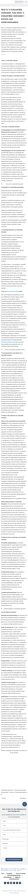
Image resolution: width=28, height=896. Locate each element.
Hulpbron (17, 877)
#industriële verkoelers (20, 790)
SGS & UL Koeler (21, 873)
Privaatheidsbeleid (14, 893)
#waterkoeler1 (5, 792)
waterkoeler (19, 151)
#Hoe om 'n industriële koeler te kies (14, 793)
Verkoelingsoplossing (13, 875)
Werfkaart (23, 891)
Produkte (9, 873)
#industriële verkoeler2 (7, 790)
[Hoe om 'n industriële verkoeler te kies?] (14, 350)
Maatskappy (7, 877)
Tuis (2, 873)
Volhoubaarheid (14, 879)
